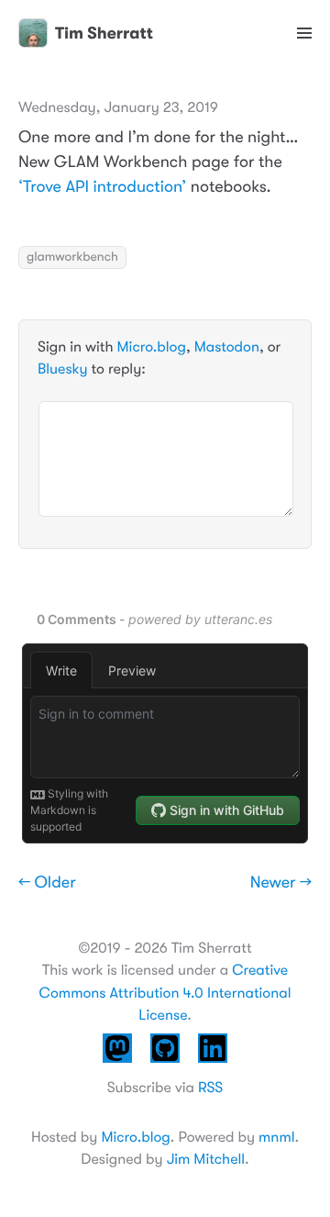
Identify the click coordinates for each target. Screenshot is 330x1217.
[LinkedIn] (213, 1065)
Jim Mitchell (206, 1159)
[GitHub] (165, 1065)
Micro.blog (151, 347)
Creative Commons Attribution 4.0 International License (164, 992)
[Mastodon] (117, 1065)
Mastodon (226, 347)
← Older (47, 883)
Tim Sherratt (104, 33)
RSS (210, 1087)
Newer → (281, 883)
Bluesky (62, 369)
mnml (276, 1137)
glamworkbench (72, 257)
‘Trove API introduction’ (102, 187)
